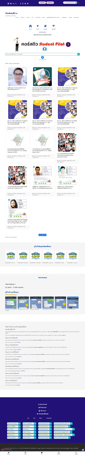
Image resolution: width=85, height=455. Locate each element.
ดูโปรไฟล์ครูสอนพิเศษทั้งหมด (42, 246)
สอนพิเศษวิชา (64, 17)
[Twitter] (27, 3)
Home (6, 63)
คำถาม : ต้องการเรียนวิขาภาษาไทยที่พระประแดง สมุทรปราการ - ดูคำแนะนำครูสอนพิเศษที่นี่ (67, 122)
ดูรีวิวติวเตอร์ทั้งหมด (12, 292)
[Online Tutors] (53, 26)
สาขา (33, 17)
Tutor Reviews (42, 277)
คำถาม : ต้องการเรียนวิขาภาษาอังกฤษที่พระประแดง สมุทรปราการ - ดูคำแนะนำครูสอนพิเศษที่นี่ (67, 89)
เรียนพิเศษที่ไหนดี (43, 414)
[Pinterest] (25, 3)
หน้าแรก (17, 17)
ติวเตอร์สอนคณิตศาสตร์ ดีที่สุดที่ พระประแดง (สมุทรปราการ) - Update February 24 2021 (17, 150)
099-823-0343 (56, 448)
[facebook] (20, 3)
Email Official (63, 448)
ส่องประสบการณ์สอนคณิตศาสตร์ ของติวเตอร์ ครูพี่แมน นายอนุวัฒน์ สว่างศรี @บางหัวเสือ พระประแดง (42, 89)
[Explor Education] (30, 26)
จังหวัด (43, 17)
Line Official (70, 448)
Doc (28, 418)
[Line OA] (13, 3)
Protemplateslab (49, 448)
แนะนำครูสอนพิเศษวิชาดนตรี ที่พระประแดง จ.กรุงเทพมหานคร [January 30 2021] (65, 155)
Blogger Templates (41, 448)
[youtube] (10, 3)
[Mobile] (16, 3)
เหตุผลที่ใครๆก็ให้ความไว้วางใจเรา (53, 17)
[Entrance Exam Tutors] (45, 26)
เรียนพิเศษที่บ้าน (11, 13)
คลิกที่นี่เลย (63, 335)
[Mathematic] (38, 26)
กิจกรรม (28, 17)
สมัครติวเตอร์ (50, 2)
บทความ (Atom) (14, 237)
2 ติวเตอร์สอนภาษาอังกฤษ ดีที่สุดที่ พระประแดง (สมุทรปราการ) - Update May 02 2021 (42, 150)
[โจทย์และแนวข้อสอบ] (83, 450)
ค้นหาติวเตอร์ (76, 17)
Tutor (10, 63)
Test (34, 418)
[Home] (8, 3)
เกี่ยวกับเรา (23, 17)
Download (49, 418)
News (40, 418)
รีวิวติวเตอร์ (43, 407)
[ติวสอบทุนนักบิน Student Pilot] (42, 51)
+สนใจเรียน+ (42, 2)
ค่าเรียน (70, 17)
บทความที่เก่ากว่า (42, 234)
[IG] (22, 3)
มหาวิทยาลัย (38, 17)
